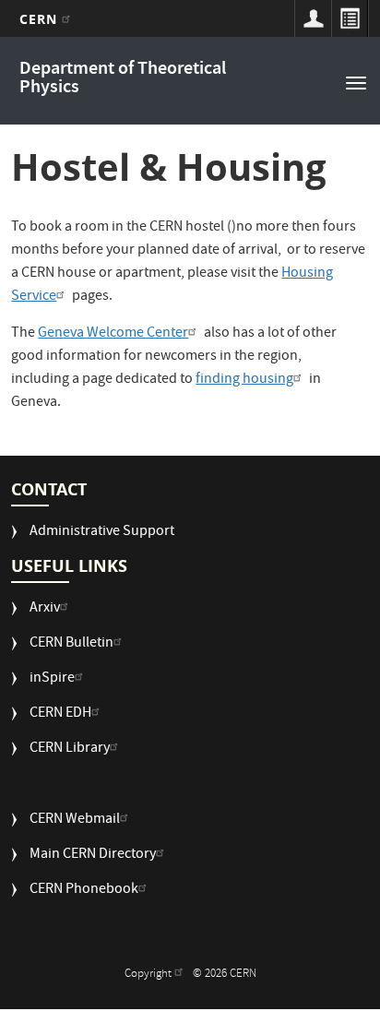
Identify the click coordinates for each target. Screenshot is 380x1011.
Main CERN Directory (93, 855)
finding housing (244, 380)
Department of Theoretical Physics (122, 78)
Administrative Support (102, 532)
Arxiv (45, 609)
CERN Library (70, 749)
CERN (41, 19)
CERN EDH (60, 714)
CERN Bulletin (71, 644)
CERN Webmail (75, 820)
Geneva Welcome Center (113, 334)
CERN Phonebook (84, 890)
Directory (349, 18)
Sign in (312, 18)
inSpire (52, 679)
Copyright (149, 974)
